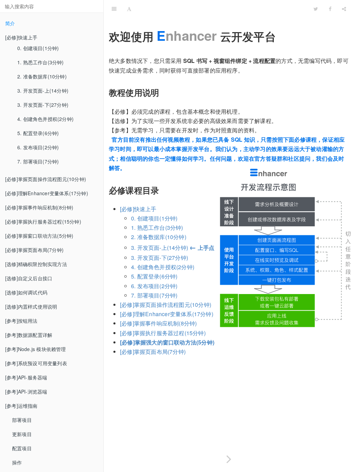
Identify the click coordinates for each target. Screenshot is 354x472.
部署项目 (22, 419)
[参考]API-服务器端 (26, 377)
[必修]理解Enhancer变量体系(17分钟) (46, 193)
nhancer (187, 35)
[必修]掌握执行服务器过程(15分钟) (43, 221)
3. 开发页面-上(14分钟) (42, 90)
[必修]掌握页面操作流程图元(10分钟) (45, 179)
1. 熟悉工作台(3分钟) (40, 62)
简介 (10, 23)
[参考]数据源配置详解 (28, 334)
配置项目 (22, 448)
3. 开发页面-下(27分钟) (42, 104)
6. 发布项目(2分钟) (38, 147)
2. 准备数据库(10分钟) (42, 76)
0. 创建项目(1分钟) (38, 48)
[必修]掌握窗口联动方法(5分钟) (39, 235)
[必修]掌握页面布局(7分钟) (34, 249)
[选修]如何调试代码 (26, 292)
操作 (17, 462)
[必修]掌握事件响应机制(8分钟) (39, 207)
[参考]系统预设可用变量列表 (36, 363)
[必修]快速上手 (138, 209)
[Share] (344, 8)
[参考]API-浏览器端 (26, 391)
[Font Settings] (129, 8)
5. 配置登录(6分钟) (38, 133)
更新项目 (22, 434)
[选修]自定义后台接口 (28, 278)
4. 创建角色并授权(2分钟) (45, 118)
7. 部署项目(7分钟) (38, 161)
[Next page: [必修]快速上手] (229, 458)
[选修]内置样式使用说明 (31, 306)
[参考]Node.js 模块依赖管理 (35, 349)
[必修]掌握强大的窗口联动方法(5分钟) (167, 342)
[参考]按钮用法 (21, 320)
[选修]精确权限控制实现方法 (36, 264)
